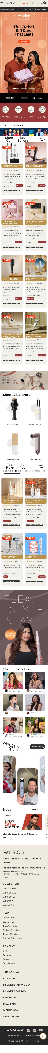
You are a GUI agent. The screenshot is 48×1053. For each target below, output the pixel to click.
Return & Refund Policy (13, 938)
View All (36, 810)
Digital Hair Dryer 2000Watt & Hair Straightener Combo (11, 557)
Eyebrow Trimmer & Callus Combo (10, 501)
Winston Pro (8, 905)
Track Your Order (10, 926)
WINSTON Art (9, 901)
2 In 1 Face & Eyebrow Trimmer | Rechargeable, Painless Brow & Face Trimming (34, 279)
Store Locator (9, 963)
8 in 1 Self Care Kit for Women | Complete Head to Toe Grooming (12, 336)
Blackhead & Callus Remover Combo (34, 501)
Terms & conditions (32, 1036)
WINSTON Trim (9, 888)
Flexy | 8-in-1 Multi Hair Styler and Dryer (12, 166)
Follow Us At (36, 747)
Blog (5, 951)
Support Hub (8, 922)
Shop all (41, 466)
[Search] (33, 3)
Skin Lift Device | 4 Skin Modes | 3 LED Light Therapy (35, 336)
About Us (7, 955)
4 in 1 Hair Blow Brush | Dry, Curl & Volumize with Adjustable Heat (35, 166)
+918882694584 (9, 874)
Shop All (41, 139)
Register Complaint (11, 930)
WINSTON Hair (9, 897)
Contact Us (8, 959)
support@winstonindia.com (13, 871)
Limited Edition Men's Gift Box (34, 222)
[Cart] (42, 3)
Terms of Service (10, 934)
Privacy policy (13, 1036)
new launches (35, 471)
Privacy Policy (9, 917)
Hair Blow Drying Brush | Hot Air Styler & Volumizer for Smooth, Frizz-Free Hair (12, 279)
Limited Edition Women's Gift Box (10, 222)
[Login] (38, 3)
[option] (10, 97)
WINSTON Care (9, 893)
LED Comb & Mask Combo (33, 557)
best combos (12, 471)
